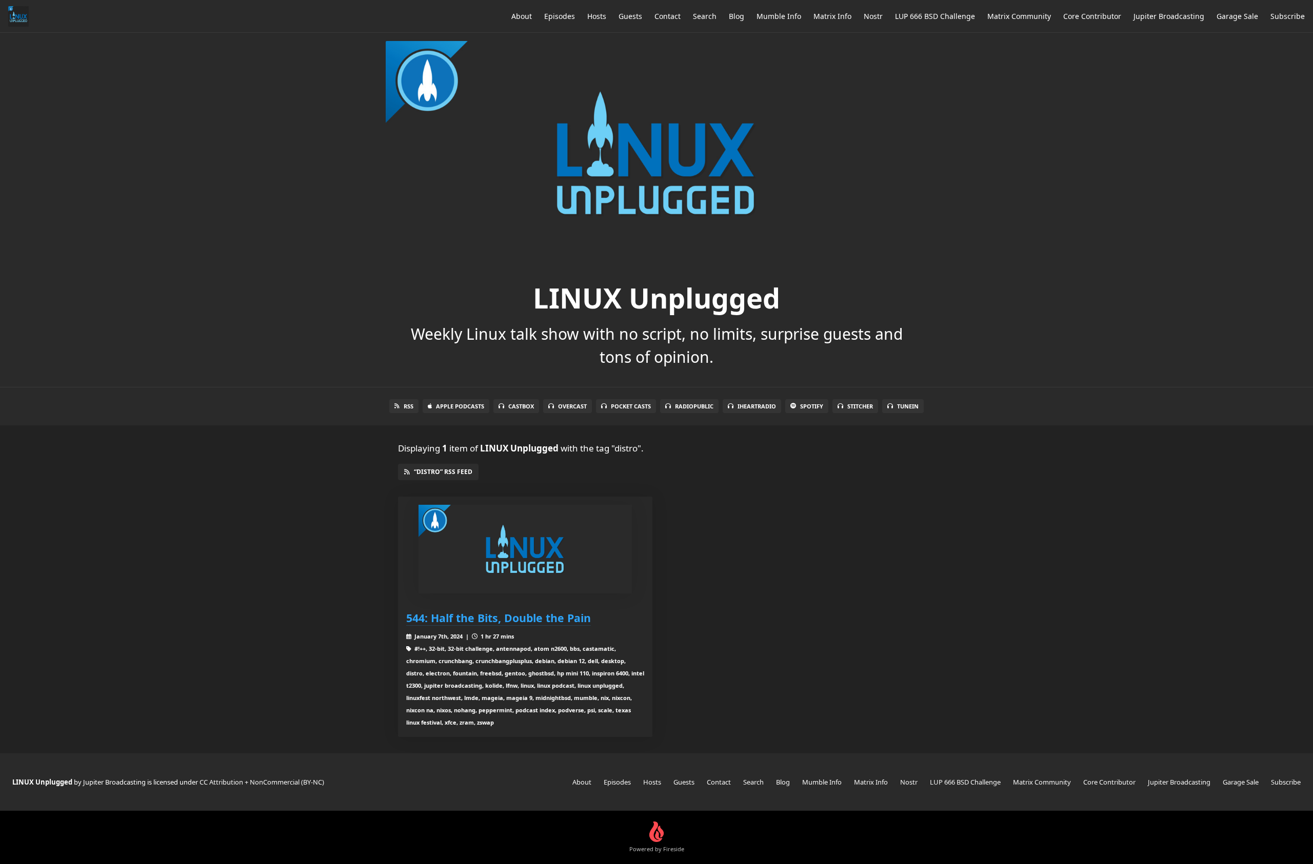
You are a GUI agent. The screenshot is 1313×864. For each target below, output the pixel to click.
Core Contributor (1092, 16)
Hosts (596, 16)
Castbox (521, 406)
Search (705, 16)
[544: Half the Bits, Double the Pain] (525, 549)
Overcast (572, 406)
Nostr (873, 16)
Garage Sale (1237, 16)
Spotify (811, 406)
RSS (408, 406)
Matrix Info (832, 16)
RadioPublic (694, 406)
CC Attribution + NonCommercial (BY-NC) (262, 782)
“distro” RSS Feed (443, 471)
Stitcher (860, 406)
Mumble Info (779, 16)
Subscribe (1287, 16)
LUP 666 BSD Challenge (935, 16)
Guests (630, 16)
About (521, 16)
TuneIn (908, 406)
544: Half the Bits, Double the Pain (498, 617)
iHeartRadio (757, 406)
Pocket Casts (631, 406)
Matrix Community (1019, 16)
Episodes (559, 16)
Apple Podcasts (460, 406)
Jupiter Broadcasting (1168, 16)
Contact (667, 16)
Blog (736, 16)
